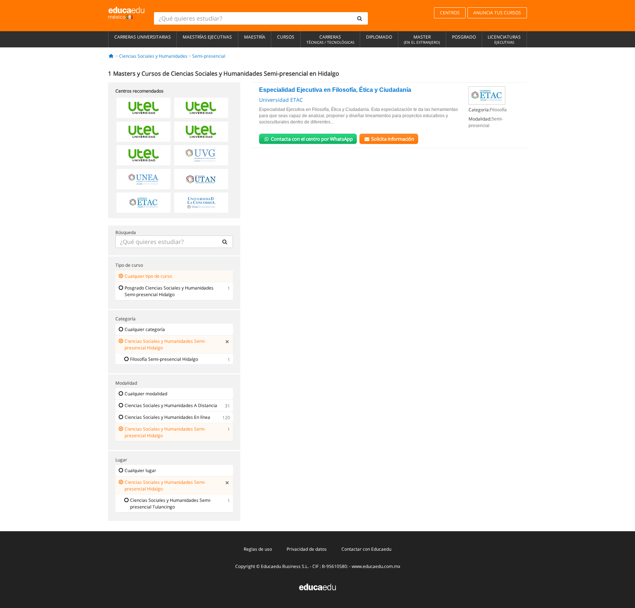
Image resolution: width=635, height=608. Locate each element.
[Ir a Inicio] (111, 56)
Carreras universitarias (142, 37)
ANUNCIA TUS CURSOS (497, 13)
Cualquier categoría (145, 329)
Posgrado (464, 37)
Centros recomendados (139, 91)
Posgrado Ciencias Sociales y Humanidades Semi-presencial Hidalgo (169, 291)
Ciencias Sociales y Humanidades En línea (167, 417)
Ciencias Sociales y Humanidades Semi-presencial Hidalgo (165, 344)
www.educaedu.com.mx (376, 566)
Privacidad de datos (307, 549)
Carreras (330, 39)
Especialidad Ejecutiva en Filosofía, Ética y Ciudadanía (335, 90)
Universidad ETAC (281, 99)
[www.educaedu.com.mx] (317, 586)
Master (422, 39)
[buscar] (359, 18)
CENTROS (450, 13)
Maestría (254, 37)
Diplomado (379, 37)
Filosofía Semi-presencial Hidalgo (164, 359)
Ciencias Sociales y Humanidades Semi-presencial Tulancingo (170, 503)
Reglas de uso (258, 549)
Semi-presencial (208, 56)
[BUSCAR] (224, 241)
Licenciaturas (504, 39)
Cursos (285, 37)
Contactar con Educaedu (366, 549)
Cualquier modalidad (146, 394)
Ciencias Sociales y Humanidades (153, 56)
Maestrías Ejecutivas (207, 37)
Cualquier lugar (140, 470)
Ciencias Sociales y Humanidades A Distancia (171, 405)
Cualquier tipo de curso (148, 276)
